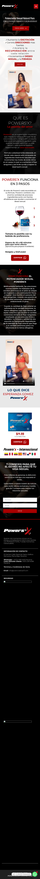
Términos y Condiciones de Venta (17, 567)
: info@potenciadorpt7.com (16, 570)
